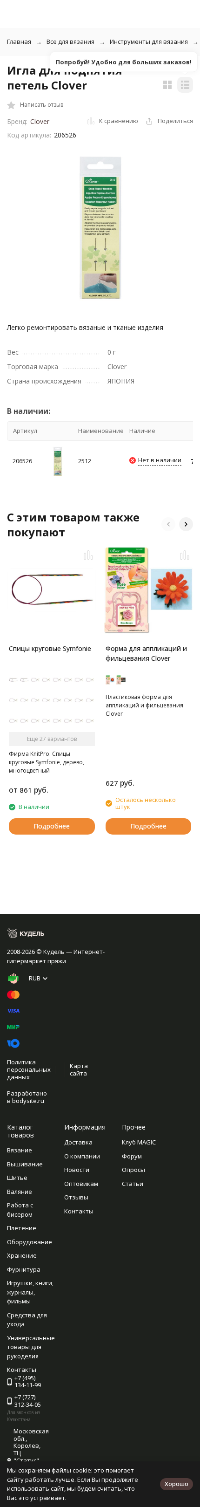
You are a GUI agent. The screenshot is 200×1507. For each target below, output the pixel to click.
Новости (76, 1169)
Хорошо (176, 1484)
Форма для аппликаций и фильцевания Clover (146, 653)
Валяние (19, 1191)
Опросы (133, 1169)
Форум (132, 1156)
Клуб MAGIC (139, 1142)
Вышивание (25, 1164)
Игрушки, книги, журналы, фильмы (30, 1292)
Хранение (22, 1255)
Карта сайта (79, 1069)
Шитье (17, 1177)
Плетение (21, 1228)
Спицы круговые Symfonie (50, 648)
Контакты (78, 1211)
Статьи (132, 1183)
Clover (39, 121)
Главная (19, 41)
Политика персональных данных (29, 1069)
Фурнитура (23, 1269)
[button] (168, 524)
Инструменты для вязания (149, 41)
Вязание (19, 1150)
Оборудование (29, 1242)
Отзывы (76, 1197)
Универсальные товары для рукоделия (31, 1347)
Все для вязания (70, 41)
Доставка (78, 1142)
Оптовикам (81, 1183)
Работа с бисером (20, 1210)
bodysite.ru (28, 1100)
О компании (82, 1156)
